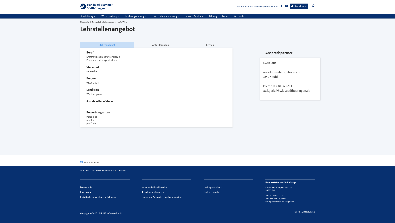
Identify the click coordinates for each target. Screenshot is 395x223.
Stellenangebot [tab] (107, 45)
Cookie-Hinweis (211, 192)
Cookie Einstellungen (305, 211)
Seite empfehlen (91, 162)
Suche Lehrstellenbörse (103, 21)
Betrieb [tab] (210, 45)
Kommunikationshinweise (154, 187)
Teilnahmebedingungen (153, 192)
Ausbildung (87, 16)
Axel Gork (269, 63)
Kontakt (275, 6)
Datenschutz (86, 187)
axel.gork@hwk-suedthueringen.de (286, 91)
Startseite (84, 21)
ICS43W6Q (122, 21)
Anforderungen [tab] (160, 45)
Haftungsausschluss (213, 187)
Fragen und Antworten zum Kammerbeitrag (162, 197)
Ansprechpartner (245, 6)
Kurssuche (239, 16)
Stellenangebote (262, 6)
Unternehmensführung (165, 16)
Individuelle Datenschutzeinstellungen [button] (98, 197)
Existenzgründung (135, 16)
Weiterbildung (109, 16)
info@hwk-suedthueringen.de (279, 201)
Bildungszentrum (218, 16)
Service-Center (194, 16)
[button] (298, 6)
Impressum (85, 192)
